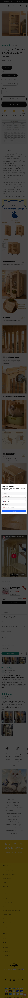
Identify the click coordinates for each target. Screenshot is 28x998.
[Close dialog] (26, 485)
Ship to (5, 493)
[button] (14, 496)
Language (6, 499)
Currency (6, 504)
